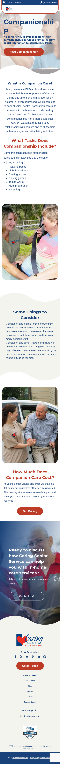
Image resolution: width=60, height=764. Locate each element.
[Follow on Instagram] (44, 656)
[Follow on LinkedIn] (38, 656)
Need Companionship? (23, 51)
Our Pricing (30, 511)
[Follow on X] (21, 656)
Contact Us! (26, 596)
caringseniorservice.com (20, 758)
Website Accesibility (46, 758)
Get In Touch (30, 665)
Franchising (30, 702)
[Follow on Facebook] (15, 656)
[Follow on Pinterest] (33, 656)
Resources (30, 681)
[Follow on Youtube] (27, 656)
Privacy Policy (34, 758)
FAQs (30, 696)
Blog (30, 686)
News (30, 691)
